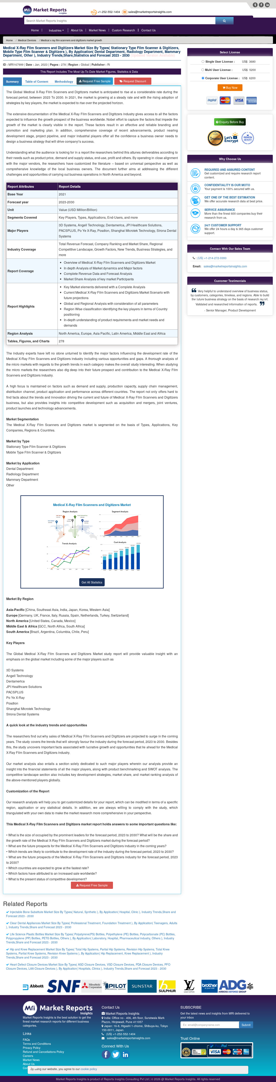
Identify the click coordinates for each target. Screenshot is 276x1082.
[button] (196, 300)
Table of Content (36, 81)
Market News (97, 30)
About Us (77, 30)
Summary (12, 81)
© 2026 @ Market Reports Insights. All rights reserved (185, 1079)
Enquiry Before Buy (231, 122)
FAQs (26, 1040)
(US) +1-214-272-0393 (211, 258)
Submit (246, 1025)
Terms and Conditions (37, 1044)
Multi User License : (219, 70)
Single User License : (221, 61)
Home (35, 30)
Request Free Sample (96, 81)
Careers (28, 1056)
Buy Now (231, 87)
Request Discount (134, 81)
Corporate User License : (222, 78)
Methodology (64, 81)
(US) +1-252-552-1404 (120, 1034)
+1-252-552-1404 (109, 12)
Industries (55, 30)
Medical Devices (26, 40)
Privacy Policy (31, 1048)
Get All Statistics (92, 582)
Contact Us (148, 30)
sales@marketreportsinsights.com (150, 12)
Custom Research (123, 30)
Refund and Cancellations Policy (43, 1052)
